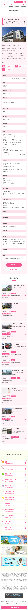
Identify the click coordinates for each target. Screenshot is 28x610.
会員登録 (17, 6)
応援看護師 (23, 6)
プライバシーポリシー (15, 601)
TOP (5, 6)
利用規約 (2, 601)
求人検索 (11, 6)
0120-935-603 (20, 2)
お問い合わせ (24, 601)
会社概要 (8, 601)
